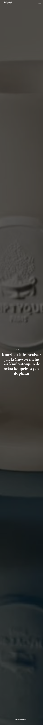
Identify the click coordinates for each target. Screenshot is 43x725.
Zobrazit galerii (20, 719)
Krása (25, 350)
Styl (17, 350)
